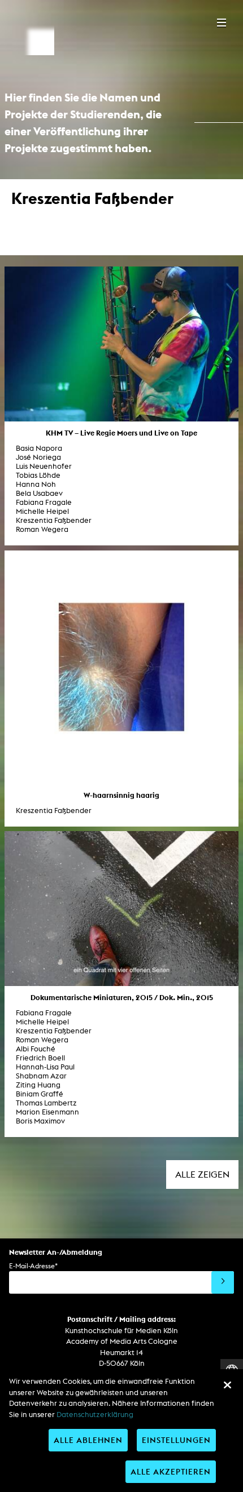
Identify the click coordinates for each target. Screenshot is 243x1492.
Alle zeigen (202, 1174)
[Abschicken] (222, 1282)
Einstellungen (176, 1440)
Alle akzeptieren (171, 1471)
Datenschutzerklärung (95, 1414)
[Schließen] (227, 1385)
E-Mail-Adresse (33, 1266)
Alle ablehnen (88, 1440)
